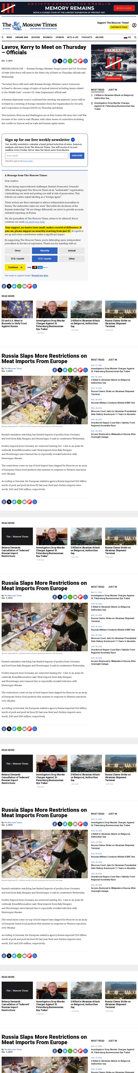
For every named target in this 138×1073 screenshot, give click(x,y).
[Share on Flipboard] (80, 61)
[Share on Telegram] (65, 61)
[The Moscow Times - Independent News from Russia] (29, 25)
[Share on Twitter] (60, 61)
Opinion (60, 37)
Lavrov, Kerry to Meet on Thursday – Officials (44, 50)
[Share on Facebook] (54, 61)
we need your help (35, 222)
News (9, 37)
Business (47, 37)
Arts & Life (72, 37)
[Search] (135, 37)
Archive (99, 37)
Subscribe (77, 155)
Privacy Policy (28, 161)
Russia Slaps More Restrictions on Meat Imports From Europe (44, 358)
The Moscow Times (13, 368)
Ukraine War (21, 37)
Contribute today (119, 27)
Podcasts (87, 37)
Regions (35, 37)
